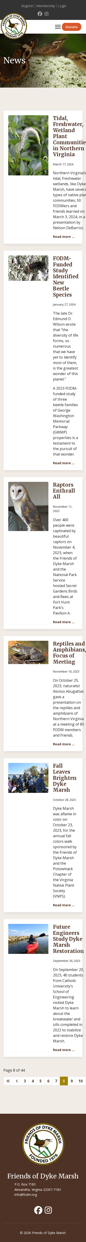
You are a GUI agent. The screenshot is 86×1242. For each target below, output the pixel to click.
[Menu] (58, 27)
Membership (45, 6)
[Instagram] (46, 14)
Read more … (64, 236)
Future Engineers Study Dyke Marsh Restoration (68, 939)
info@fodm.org (25, 1194)
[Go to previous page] (17, 1081)
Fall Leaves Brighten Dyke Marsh (65, 778)
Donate (72, 27)
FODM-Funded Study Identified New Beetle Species (65, 276)
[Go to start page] (8, 1081)
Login (62, 6)
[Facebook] (40, 14)
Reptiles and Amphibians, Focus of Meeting (69, 653)
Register (27, 6)
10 (80, 1081)
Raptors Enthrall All (64, 491)
